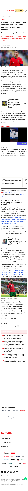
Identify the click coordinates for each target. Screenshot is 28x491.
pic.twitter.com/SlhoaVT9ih (11, 192)
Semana (3, 16)
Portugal (15, 326)
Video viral (21, 326)
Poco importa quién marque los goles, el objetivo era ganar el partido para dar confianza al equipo (13, 272)
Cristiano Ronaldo (6, 326)
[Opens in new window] (5, 472)
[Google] (2, 472)
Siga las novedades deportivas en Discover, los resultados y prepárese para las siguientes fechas (13, 38)
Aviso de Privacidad (6, 475)
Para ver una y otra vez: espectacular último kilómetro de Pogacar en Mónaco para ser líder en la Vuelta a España (11, 182)
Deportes (9, 16)
